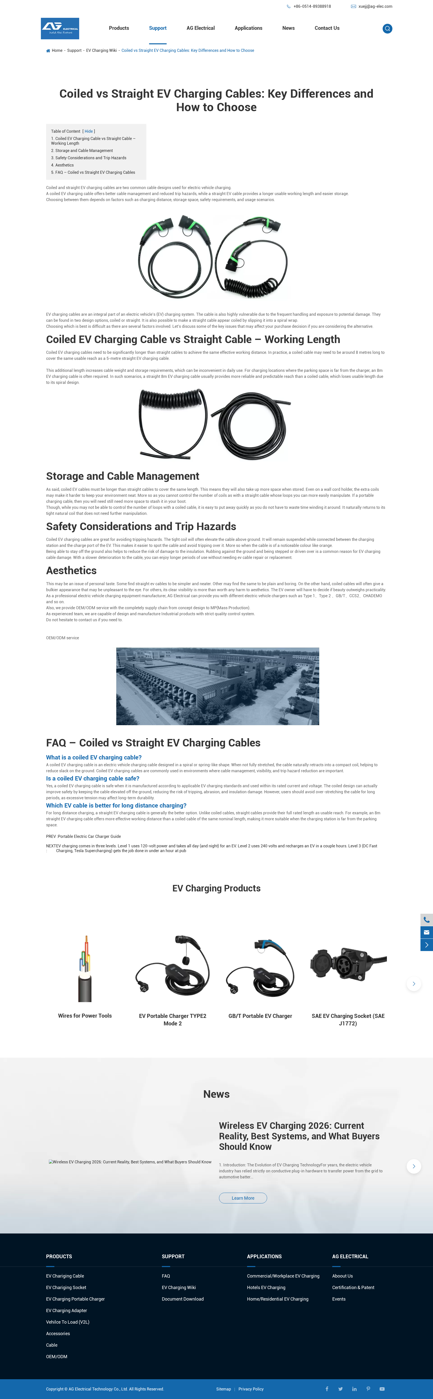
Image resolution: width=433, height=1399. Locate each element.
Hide (89, 131)
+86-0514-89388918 (308, 6)
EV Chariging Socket (66, 1287)
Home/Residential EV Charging (277, 1299)
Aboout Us (342, 1276)
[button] (19, 984)
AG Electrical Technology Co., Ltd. (98, 1389)
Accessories (58, 1333)
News (288, 28)
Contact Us (327, 28)
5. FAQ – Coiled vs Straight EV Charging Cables (93, 172)
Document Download (183, 1299)
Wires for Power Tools (85, 1016)
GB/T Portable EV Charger (260, 1016)
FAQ (166, 1276)
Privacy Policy (251, 1389)
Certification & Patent (353, 1287)
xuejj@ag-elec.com (371, 6)
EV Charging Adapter (66, 1310)
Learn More (243, 1198)
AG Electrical (201, 28)
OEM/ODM (56, 1356)
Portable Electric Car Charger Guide (89, 836)
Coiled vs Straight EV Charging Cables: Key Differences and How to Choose (188, 50)
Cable (51, 1345)
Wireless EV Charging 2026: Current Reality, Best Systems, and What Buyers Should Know (299, 1136)
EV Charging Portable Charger (75, 1299)
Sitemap (223, 1389)
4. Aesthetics (62, 165)
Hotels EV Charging (266, 1287)
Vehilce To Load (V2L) (67, 1322)
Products (119, 28)
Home (57, 50)
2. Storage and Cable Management (82, 150)
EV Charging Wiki (101, 50)
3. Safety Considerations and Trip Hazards (88, 158)
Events (339, 1299)
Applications (248, 28)
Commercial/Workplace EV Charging (283, 1276)
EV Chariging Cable (65, 1276)
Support (158, 28)
